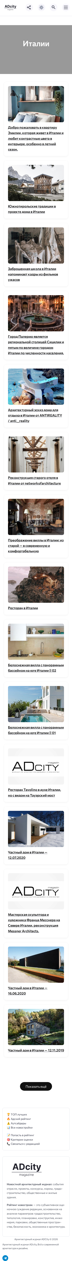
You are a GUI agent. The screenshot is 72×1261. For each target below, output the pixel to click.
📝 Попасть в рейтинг (20, 1135)
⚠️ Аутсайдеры (16, 1123)
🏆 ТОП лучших (17, 1114)
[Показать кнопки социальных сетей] (29, 7)
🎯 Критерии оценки (20, 1139)
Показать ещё (36, 1086)
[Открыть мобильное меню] (66, 7)
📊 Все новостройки (20, 1127)
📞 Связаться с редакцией (23, 1143)
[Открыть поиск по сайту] (53, 7)
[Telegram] (5, 1258)
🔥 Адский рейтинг (19, 1118)
